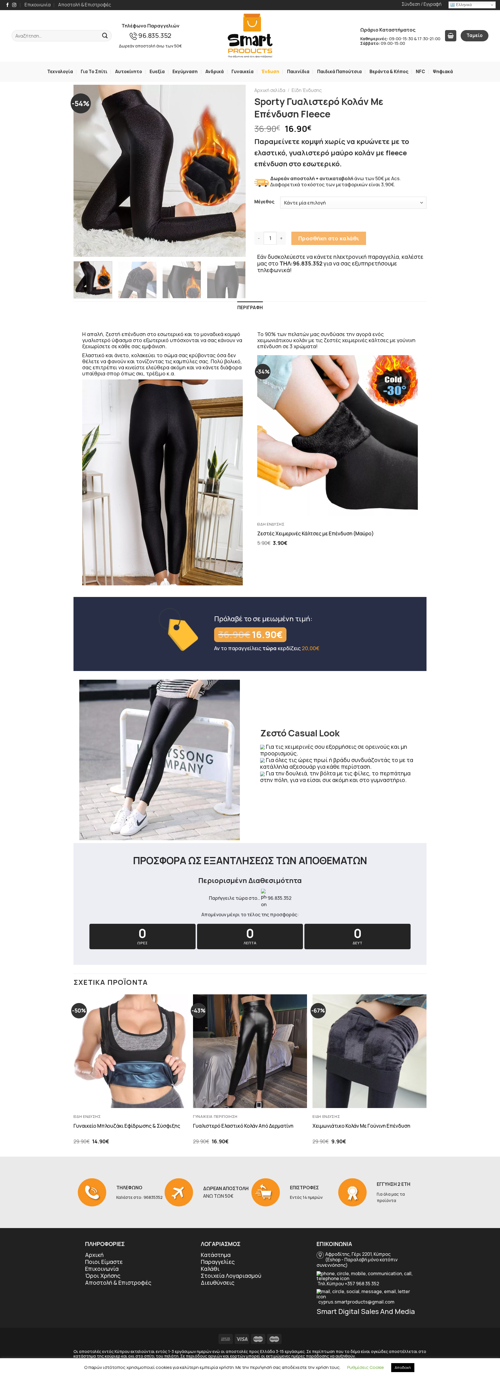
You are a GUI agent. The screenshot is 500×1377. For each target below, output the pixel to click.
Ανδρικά (214, 72)
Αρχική (94, 1255)
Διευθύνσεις (217, 1282)
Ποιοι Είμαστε (104, 1262)
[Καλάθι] (450, 35)
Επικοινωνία (38, 5)
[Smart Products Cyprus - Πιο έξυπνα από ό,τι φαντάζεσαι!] (250, 36)
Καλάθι (210, 1269)
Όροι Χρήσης (102, 1276)
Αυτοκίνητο (128, 72)
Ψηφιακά (443, 72)
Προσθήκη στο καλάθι (328, 238)
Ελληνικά (463, 5)
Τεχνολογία (60, 72)
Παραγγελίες (218, 1262)
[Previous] (84, 171)
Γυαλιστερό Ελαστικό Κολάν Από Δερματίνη (243, 1126)
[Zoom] (82, 248)
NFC (420, 72)
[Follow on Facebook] (7, 5)
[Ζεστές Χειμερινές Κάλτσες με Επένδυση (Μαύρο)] (337, 435)
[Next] (235, 171)
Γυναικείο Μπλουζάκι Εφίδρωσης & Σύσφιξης (126, 1126)
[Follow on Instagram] (14, 5)
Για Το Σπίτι (94, 72)
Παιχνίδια (298, 72)
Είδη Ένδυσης (307, 90)
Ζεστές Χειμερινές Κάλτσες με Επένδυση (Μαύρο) (315, 533)
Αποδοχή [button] (403, 1367)
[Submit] (105, 36)
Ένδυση (270, 72)
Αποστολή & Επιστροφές (84, 5)
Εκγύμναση (185, 72)
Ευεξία (157, 72)
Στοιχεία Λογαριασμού (231, 1276)
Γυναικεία (242, 72)
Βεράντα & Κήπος (389, 72)
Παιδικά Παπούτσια (339, 72)
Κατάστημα (216, 1255)
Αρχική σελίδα (269, 90)
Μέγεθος (264, 201)
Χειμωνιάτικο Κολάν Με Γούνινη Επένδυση (361, 1126)
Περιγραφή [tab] (250, 308)
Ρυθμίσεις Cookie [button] (365, 1367)
